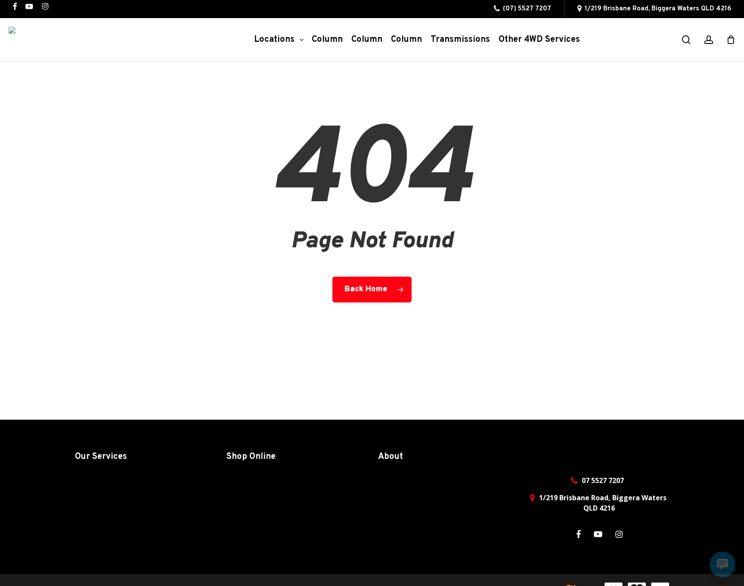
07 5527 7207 (603, 480)
